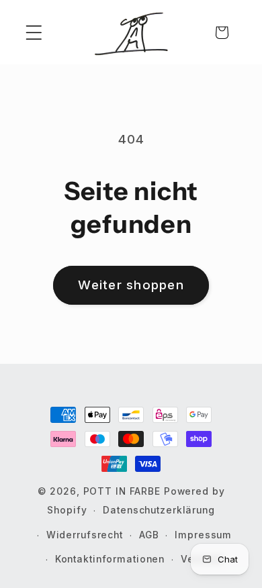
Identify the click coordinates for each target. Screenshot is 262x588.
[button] (33, 32)
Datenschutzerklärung (159, 510)
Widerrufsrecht (84, 535)
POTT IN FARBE (123, 491)
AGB (149, 535)
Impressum (203, 535)
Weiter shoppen (131, 285)
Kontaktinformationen (110, 559)
